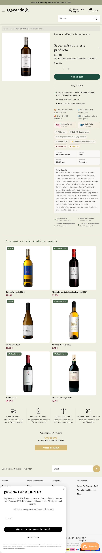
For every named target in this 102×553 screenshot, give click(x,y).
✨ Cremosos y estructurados (82, 142)
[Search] (95, 18)
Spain (81, 155)
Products (6, 486)
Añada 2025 (62, 142)
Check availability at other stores (70, 103)
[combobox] (79, 18)
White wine (62, 132)
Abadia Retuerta (63, 155)
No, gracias (33, 537)
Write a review (51, 447)
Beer (54, 486)
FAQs (29, 486)
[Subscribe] (96, 468)
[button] (4, 10)
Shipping (71, 58)
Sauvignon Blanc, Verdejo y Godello (72, 137)
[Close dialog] (63, 489)
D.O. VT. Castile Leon (80, 132)
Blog (79, 494)
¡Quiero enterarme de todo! (33, 529)
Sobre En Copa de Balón (88, 486)
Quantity (58, 63)
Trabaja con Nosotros (87, 490)
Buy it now (77, 85)
